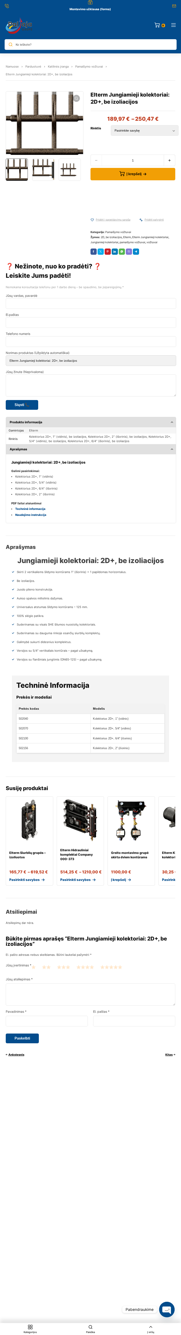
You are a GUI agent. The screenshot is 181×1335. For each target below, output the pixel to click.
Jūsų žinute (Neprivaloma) (25, 372)
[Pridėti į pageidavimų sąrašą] (92, 220)
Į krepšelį (133, 174)
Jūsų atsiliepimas (19, 979)
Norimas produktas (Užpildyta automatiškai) (38, 353)
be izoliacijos (114, 237)
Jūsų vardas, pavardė (21, 295)
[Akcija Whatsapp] (122, 252)
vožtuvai (152, 242)
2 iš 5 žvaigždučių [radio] (46, 967)
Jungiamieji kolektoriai (104, 242)
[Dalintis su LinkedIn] (115, 252)
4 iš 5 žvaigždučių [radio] (85, 967)
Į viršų (150, 1332)
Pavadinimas (16, 1011)
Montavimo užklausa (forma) (90, 9)
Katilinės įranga (58, 66)
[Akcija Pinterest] (108, 252)
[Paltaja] (19, 25)
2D (102, 237)
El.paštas (12, 315)
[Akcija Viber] (129, 252)
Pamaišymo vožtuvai (89, 66)
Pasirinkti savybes (24, 880)
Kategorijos (30, 1332)
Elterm (127, 237)
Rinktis (95, 128)
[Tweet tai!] (101, 252)
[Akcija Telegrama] (136, 252)
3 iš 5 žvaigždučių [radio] (63, 967)
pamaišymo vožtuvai (132, 242)
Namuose (12, 66)
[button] (76, 98)
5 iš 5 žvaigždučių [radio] (111, 967)
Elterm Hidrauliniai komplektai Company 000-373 (76, 854)
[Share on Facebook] (93, 252)
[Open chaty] (167, 1309)
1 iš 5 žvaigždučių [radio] (33, 967)
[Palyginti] (141, 220)
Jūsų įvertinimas (18, 965)
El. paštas (101, 1011)
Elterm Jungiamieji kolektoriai (150, 237)
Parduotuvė (33, 66)
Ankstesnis (16, 1054)
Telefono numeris (18, 334)
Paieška (90, 1332)
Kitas (169, 1054)
